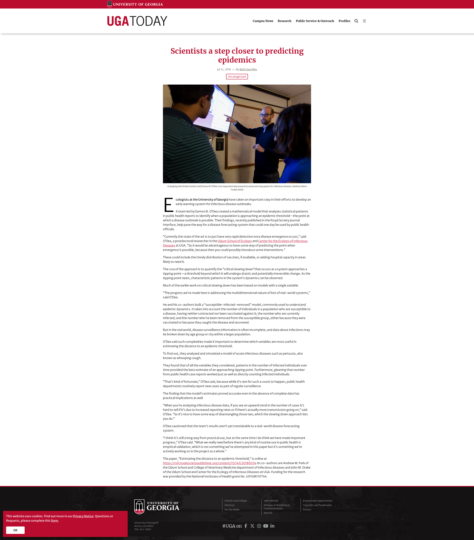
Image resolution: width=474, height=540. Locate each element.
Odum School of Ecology (235, 241)
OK (15, 530)
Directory (230, 505)
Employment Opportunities (318, 500)
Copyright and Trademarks (317, 505)
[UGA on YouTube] (266, 526)
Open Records (271, 500)
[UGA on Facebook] (246, 526)
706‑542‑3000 (142, 529)
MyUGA (268, 513)
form (54, 520)
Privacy (307, 509)
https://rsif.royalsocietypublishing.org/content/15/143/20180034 (209, 463)
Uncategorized (237, 76)
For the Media (232, 509)
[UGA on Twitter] (253, 526)
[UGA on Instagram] (259, 526)
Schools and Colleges (236, 500)
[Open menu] (364, 21)
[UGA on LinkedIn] (272, 526)
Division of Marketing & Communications (277, 507)
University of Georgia (162, 506)
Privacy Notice (83, 516)
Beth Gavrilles (248, 69)
